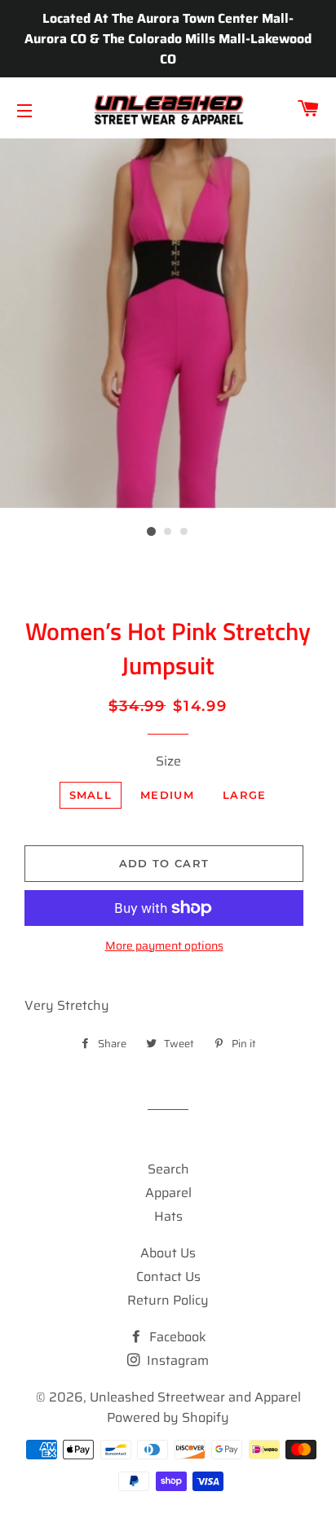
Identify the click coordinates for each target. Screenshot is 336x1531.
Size (168, 761)
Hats (168, 1216)
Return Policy (168, 1300)
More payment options (164, 945)
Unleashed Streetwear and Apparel (195, 1397)
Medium (167, 794)
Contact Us (168, 1276)
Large (245, 794)
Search (168, 1169)
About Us (168, 1253)
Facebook (176, 1337)
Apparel (168, 1192)
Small (91, 794)
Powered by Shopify (168, 1417)
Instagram (176, 1360)
